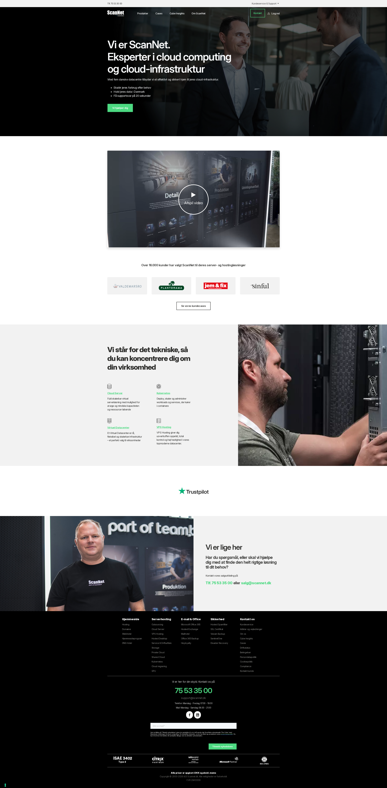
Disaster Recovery (219, 643)
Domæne (126, 629)
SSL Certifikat (217, 629)
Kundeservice (246, 624)
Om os (243, 634)
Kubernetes (157, 661)
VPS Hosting (157, 634)
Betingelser (245, 652)
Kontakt (258, 13)
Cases (158, 13)
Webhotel (126, 634)
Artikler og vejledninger (251, 629)
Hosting (125, 624)
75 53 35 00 (222, 583)
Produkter (142, 13)
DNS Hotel (127, 643)
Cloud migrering (159, 666)
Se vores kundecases (193, 305)
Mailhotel (185, 634)
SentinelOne (216, 638)
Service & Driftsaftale (162, 643)
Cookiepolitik (246, 661)
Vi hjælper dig (120, 107)
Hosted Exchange (189, 629)
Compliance (245, 666)
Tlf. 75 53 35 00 (114, 3)
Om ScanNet (198, 13)
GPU (154, 671)
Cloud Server (158, 629)
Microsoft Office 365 (191, 624)
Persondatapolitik (248, 657)
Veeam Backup (218, 634)
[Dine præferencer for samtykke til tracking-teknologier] (5, 785)
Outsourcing (157, 624)
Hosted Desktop (159, 638)
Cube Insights (177, 13)
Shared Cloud (158, 657)
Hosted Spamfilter (219, 624)
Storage (155, 647)
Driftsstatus (245, 647)
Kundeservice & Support (264, 3)
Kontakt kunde (247, 671)
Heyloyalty (186, 643)
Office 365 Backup (190, 638)
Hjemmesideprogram (132, 638)
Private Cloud (158, 652)
